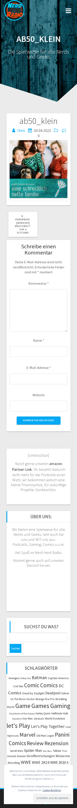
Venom (21, 756)
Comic (31, 685)
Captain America (58, 678)
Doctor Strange (35, 699)
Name (38, 340)
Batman (39, 677)
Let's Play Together (48, 726)
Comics (49, 685)
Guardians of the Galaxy (22, 713)
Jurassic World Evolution (49, 718)
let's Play (18, 726)
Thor (64, 750)
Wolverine (63, 756)
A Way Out (26, 678)
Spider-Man (33, 750)
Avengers (14, 678)
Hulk (65, 713)
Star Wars (47, 751)
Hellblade (56, 713)
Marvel (28, 734)
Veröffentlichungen (41, 756)
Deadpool (53, 693)
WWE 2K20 (58, 762)
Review (35, 743)
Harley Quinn (43, 713)
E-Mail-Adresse (38, 367)
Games (40, 706)
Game (22, 706)
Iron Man (27, 718)
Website (39, 395)
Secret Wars (16, 751)
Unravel (11, 756)
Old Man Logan (45, 735)
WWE (26, 762)
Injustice (17, 718)
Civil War (18, 686)
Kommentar (38, 283)
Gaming (60, 706)
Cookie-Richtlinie (52, 790)
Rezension (56, 743)
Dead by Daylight (33, 693)
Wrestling (14, 763)
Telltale (57, 751)
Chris (21, 130)
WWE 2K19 (40, 762)
